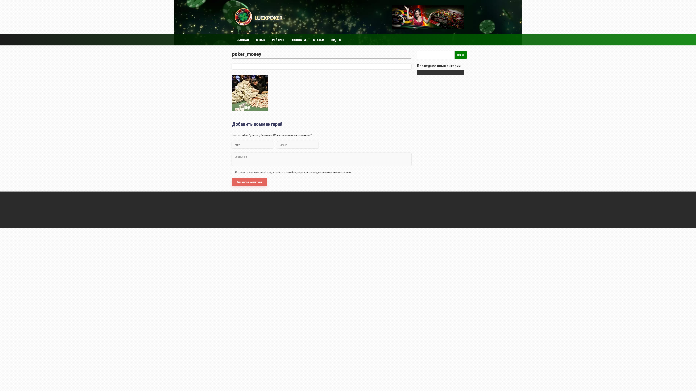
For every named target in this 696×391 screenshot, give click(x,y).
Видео (336, 40)
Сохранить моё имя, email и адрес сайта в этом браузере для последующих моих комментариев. (293, 172)
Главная (242, 40)
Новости (299, 40)
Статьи (318, 40)
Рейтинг (278, 40)
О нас (260, 40)
